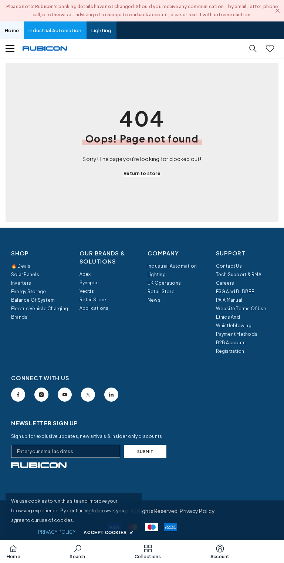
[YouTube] (65, 395)
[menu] (10, 48)
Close (277, 11)
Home (12, 30)
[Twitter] (88, 395)
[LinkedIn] (111, 395)
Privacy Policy (197, 510)
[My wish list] (270, 48)
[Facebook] (18, 395)
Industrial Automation (54, 30)
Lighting (101, 30)
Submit (145, 451)
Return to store (142, 173)
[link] (39, 465)
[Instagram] (41, 395)
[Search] (252, 48)
